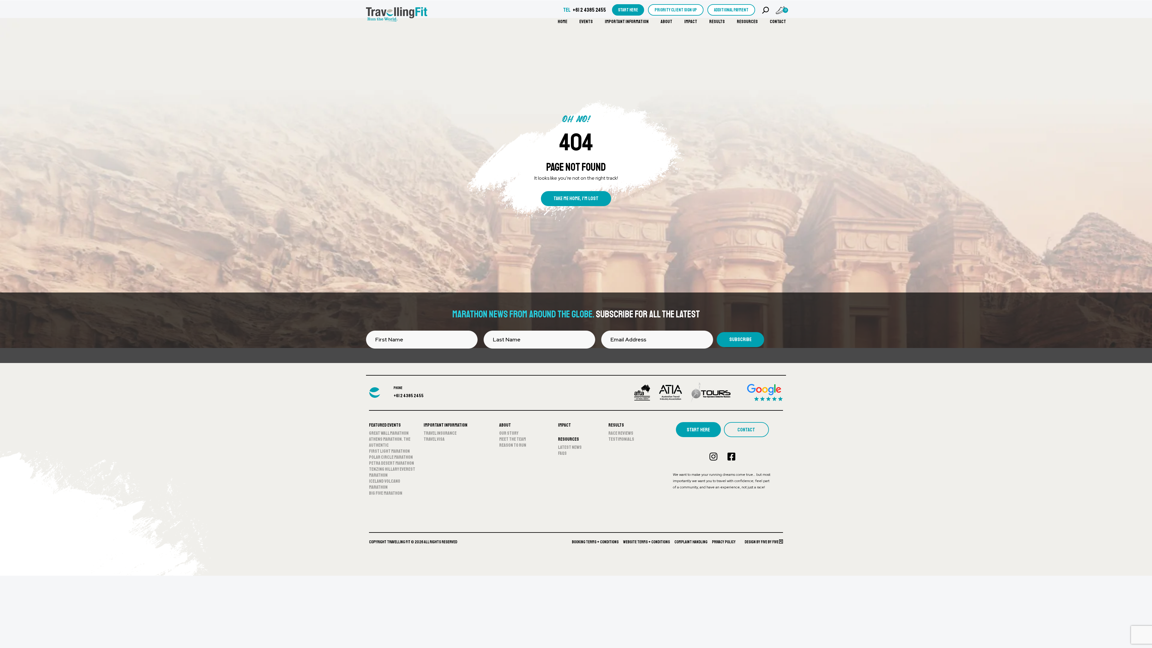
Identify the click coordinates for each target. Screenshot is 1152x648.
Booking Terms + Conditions (595, 541)
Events (586, 22)
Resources (747, 22)
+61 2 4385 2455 (589, 10)
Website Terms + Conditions (646, 541)
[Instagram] (713, 456)
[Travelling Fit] (396, 15)
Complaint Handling (690, 541)
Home (562, 22)
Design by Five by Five (762, 541)
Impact (690, 22)
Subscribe (740, 339)
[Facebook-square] (731, 456)
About (666, 22)
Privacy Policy (724, 541)
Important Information (627, 22)
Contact (778, 22)
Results (717, 22)
